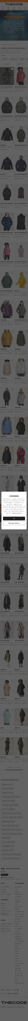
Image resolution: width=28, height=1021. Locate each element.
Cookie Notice (16, 513)
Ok (14, 518)
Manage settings (14, 523)
